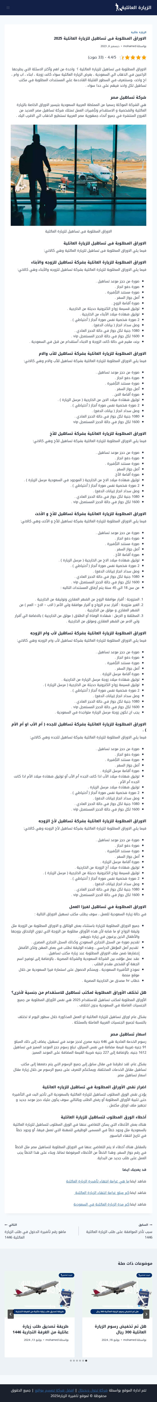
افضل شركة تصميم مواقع (54, 1390)
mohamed (129, 46)
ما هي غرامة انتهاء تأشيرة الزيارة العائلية (97, 1181)
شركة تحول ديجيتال (93, 1390)
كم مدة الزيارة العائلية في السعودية (101, 1204)
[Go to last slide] (146, 1314)
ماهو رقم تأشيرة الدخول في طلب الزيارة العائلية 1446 (35, 1231)
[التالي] (11, 1314)
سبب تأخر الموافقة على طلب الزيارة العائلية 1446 (119, 1231)
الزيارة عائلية (138, 32)
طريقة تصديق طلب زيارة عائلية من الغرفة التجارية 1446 (41, 1329)
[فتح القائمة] (8, 7)
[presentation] (117, 1294)
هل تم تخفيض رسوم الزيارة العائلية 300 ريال (120, 1329)
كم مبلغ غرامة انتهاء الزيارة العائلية (101, 1193)
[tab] (86, 1361)
